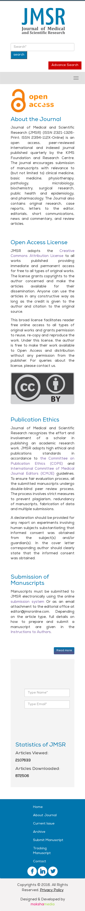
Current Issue (44, 824)
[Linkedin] (53, 872)
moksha (43, 904)
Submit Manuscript (48, 840)
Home (38, 807)
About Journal (45, 816)
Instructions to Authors (31, 632)
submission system (27, 602)
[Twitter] (42, 872)
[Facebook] (32, 872)
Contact (39, 862)
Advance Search (64, 65)
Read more (64, 650)
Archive (39, 832)
